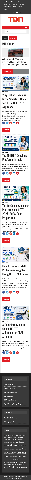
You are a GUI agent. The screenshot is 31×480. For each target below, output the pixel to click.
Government (7, 445)
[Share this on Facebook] (3, 123)
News (17, 459)
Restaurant (10, 462)
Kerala (17, 449)
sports (25, 462)
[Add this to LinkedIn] (14, 123)
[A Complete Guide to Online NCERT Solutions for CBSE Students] (15, 319)
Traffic (23, 464)
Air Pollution (15, 435)
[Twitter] (14, 12)
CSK (19, 439)
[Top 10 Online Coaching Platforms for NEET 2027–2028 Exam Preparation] (15, 200)
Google (21, 442)
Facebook (11, 442)
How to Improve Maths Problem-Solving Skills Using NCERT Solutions (15, 270)
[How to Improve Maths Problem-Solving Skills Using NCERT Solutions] (15, 260)
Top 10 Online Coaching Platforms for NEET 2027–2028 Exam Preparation (15, 211)
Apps (11, 437)
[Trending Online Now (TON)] (15, 19)
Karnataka (12, 449)
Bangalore (7, 439)
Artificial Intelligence (18, 437)
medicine (20, 456)
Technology (15, 464)
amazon (20, 435)
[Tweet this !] (7, 123)
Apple (8, 437)
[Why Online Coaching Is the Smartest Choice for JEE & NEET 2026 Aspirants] (15, 89)
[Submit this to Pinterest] (17, 123)
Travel (6, 467)
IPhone (24, 445)
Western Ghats (7, 470)
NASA (13, 460)
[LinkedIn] (17, 12)
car (11, 439)
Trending (13, 467)
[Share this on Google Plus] (10, 123)
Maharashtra (13, 456)
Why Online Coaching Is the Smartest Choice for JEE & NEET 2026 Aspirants (15, 101)
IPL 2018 (6, 449)
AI (11, 435)
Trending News (22, 467)
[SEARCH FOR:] (15, 31)
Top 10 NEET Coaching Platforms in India (14, 157)
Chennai (14, 440)
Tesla (20, 464)
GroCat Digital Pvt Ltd (19, 478)
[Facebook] (10, 12)
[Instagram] (20, 12)
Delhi (21, 439)
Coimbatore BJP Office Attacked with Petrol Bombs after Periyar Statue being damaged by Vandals (14, 62)
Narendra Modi (7, 460)
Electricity (6, 442)
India (13, 445)
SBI (14, 462)
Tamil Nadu (7, 464)
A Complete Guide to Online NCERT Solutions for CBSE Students (14, 330)
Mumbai (24, 456)
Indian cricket (19, 445)
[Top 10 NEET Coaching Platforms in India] (15, 150)
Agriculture (7, 435)
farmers (16, 442)
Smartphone (19, 462)
